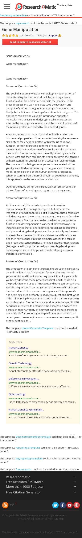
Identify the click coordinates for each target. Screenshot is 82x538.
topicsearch (22, 23)
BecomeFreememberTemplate (33, 436)
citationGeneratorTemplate (37, 328)
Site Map (59, 518)
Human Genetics (18, 347)
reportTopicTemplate (28, 447)
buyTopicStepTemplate (29, 458)
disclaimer (24, 532)
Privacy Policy (25, 518)
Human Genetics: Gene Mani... (26, 409)
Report (53, 35)
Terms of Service (44, 518)
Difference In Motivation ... (24, 378)
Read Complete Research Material (30, 42)
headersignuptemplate (13, 15)
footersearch (23, 469)
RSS (12, 505)
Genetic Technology (20, 363)
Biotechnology (17, 394)
